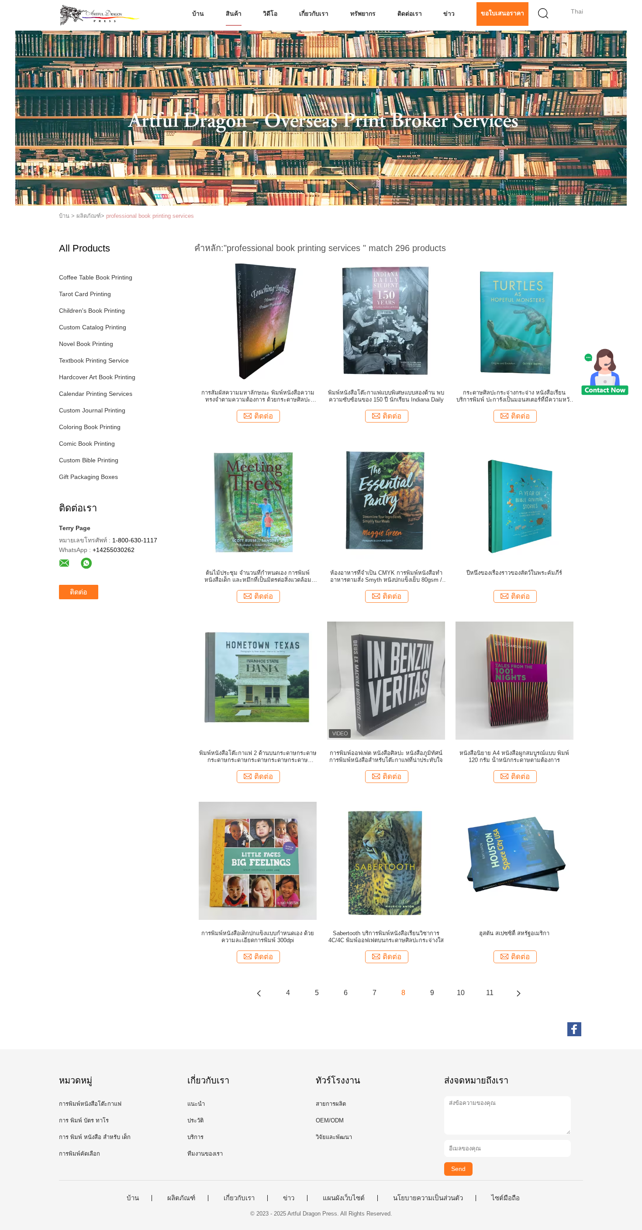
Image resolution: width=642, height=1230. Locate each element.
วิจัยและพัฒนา (334, 1137)
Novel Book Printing (86, 343)
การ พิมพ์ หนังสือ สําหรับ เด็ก (95, 1137)
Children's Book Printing (92, 310)
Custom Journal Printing (92, 410)
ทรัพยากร (363, 13)
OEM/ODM (330, 1120)
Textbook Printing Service (94, 360)
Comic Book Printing (87, 443)
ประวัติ (195, 1120)
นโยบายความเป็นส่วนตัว (428, 1198)
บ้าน (198, 13)
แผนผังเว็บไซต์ (344, 1198)
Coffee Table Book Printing (95, 277)
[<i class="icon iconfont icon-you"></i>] (518, 993)
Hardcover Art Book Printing (97, 377)
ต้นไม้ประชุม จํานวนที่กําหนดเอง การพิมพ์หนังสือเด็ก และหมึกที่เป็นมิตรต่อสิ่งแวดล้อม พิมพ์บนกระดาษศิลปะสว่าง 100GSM (257, 577)
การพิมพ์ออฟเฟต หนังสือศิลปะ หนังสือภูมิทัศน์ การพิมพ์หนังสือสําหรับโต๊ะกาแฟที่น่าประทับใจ (386, 756)
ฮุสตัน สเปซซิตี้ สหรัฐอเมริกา (514, 933)
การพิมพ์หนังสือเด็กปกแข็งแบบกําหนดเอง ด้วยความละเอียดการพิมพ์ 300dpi (257, 936)
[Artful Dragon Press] (101, 15)
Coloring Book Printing (90, 426)
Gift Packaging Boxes (88, 476)
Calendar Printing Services (95, 393)
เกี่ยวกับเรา (313, 13)
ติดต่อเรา (409, 13)
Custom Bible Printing (88, 460)
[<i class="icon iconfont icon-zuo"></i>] (259, 993)
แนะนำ (196, 1104)
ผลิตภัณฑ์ (181, 1198)
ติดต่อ (78, 592)
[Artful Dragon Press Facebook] (574, 1029)
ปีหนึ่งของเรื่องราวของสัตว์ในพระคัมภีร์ (514, 573)
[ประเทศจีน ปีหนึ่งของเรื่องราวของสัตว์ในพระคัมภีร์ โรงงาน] (514, 500)
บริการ (195, 1137)
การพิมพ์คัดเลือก (79, 1153)
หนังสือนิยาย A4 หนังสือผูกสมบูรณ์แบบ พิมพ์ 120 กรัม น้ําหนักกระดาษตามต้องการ (514, 756)
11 (490, 992)
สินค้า (234, 13)
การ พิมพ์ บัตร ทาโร (84, 1120)
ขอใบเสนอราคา (502, 13)
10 (461, 992)
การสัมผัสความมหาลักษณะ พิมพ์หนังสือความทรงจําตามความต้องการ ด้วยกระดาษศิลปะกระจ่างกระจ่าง (257, 396)
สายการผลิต (331, 1104)
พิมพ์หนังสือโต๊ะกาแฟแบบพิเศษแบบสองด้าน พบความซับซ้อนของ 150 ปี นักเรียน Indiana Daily (386, 396)
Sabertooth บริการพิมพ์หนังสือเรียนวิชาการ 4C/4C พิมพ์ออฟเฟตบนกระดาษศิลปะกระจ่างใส (386, 936)
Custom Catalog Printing (92, 327)
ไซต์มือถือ (505, 1198)
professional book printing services (150, 216)
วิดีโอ (270, 13)
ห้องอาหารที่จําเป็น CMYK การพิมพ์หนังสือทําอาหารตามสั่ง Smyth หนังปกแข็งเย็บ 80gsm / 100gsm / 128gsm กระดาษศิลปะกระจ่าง (386, 577)
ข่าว (449, 13)
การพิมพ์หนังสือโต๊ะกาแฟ (90, 1104)
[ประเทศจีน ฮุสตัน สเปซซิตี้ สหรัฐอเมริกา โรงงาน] (514, 860)
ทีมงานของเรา (205, 1153)
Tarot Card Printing (85, 293)
